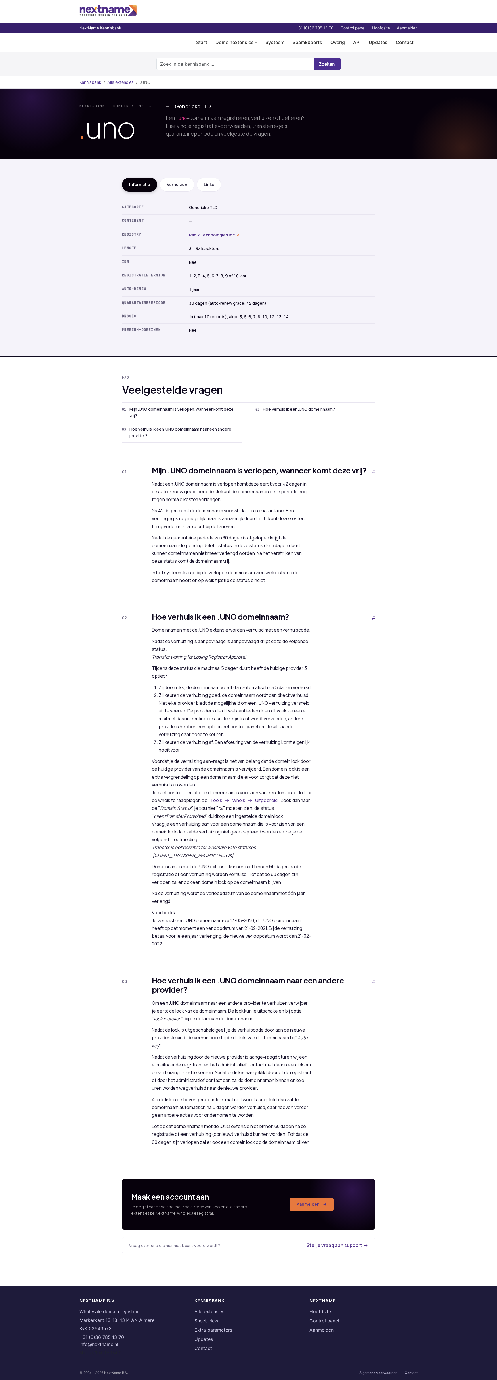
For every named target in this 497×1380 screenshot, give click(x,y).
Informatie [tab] (139, 184)
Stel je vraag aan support (337, 1245)
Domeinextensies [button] (234, 42)
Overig (337, 42)
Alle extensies (120, 82)
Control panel (353, 28)
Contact (405, 42)
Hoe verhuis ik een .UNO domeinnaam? (299, 409)
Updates (378, 42)
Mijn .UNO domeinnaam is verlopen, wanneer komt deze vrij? (181, 412)
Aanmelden (407, 28)
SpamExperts (307, 42)
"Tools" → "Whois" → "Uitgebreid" (243, 800)
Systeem (274, 42)
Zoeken (327, 64)
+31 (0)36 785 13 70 (315, 28)
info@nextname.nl (98, 1344)
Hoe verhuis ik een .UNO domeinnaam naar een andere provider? (180, 432)
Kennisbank (90, 82)
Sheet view (206, 1321)
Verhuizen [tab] (177, 184)
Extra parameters (213, 1330)
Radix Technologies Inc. (212, 235)
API (356, 42)
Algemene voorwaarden (378, 1372)
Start (201, 42)
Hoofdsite (381, 28)
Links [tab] (209, 184)
